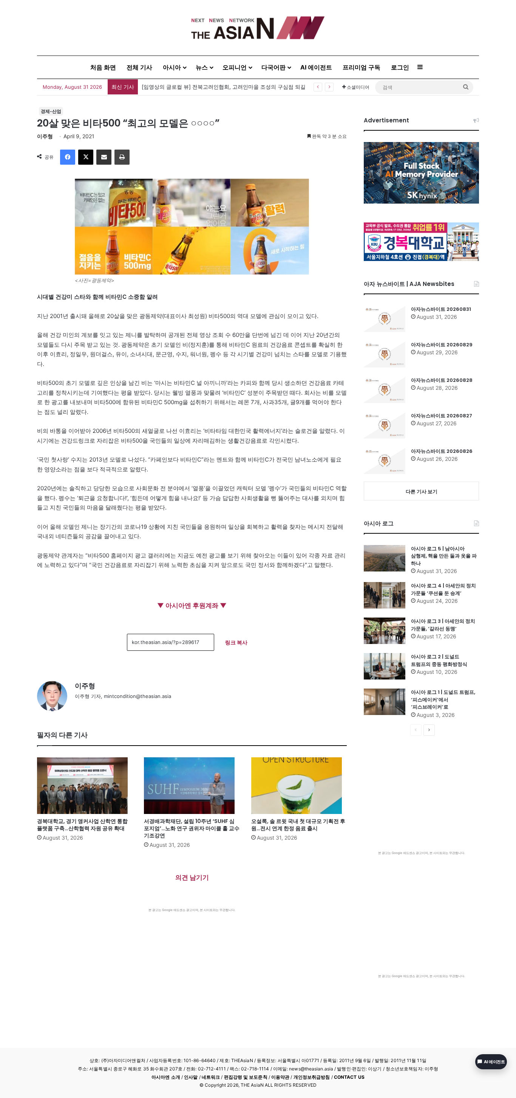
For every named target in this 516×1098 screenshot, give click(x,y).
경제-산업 (51, 111)
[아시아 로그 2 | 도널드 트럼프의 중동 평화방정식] (384, 666)
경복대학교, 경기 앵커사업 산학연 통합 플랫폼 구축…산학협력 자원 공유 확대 (82, 824)
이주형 (45, 136)
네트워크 (211, 1077)
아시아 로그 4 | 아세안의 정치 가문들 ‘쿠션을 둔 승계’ (443, 589)
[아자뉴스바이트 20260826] (384, 461)
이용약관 (280, 1077)
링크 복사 (236, 642)
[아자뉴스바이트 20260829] (384, 354)
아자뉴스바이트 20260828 (442, 380)
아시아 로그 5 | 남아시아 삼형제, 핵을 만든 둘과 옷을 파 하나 (444, 556)
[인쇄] (122, 157)
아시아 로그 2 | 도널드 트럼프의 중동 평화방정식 (439, 660)
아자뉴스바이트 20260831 (441, 309)
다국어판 (273, 67)
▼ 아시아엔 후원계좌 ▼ (192, 605)
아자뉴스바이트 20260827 (441, 415)
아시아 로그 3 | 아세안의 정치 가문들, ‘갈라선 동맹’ (443, 625)
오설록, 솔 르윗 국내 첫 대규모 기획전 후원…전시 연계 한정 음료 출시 (298, 824)
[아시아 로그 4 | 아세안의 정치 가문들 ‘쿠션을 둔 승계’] (384, 595)
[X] (85, 157)
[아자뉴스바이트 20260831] (384, 319)
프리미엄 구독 (361, 67)
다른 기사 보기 (421, 491)
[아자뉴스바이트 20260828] (384, 390)
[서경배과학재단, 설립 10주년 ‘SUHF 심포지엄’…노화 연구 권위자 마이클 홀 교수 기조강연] (191, 785)
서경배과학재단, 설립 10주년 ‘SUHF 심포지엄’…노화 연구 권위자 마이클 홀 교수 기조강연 (191, 828)
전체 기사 (139, 67)
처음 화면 (103, 67)
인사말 (191, 1077)
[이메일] (103, 157)
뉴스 (202, 67)
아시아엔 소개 (165, 1077)
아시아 (172, 67)
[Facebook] (67, 157)
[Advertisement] (192, 969)
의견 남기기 (192, 877)
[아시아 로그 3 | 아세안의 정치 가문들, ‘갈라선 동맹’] (384, 631)
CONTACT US (349, 1077)
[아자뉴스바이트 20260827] (384, 425)
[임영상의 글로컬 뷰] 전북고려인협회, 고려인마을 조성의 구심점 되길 (224, 86)
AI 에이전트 (316, 67)
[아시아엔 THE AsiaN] (258, 27)
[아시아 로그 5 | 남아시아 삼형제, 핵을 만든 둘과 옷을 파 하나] (384, 558)
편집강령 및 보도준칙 (245, 1077)
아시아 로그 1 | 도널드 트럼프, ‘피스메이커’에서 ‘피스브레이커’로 (443, 699)
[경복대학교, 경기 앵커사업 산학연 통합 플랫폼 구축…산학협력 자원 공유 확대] (85, 785)
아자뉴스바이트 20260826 (442, 451)
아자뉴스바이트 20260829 (442, 344)
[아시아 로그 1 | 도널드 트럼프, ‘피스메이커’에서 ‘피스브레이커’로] (384, 702)
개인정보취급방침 (312, 1077)
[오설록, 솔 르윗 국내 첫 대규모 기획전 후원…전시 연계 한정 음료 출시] (299, 785)
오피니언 (234, 67)
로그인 (400, 67)
